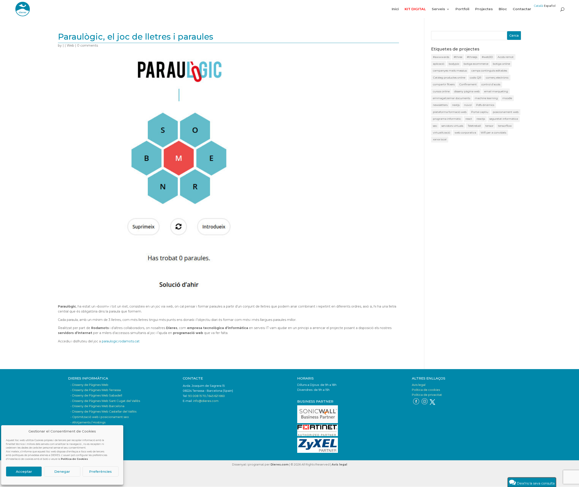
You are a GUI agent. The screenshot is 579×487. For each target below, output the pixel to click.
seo (435, 125)
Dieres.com (280, 464)
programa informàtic (447, 118)
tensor (489, 125)
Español (549, 5)
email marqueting (496, 91)
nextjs (456, 105)
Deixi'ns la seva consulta (535, 483)
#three (458, 57)
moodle (507, 98)
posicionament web (506, 112)
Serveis (438, 9)
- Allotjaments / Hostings (87, 422)
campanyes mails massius (450, 70)
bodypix (454, 63)
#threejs (472, 57)
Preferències (100, 471)
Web (70, 45)
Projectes (484, 9)
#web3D (487, 57)
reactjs (481, 118)
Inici (395, 9)
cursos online (441, 91)
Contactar (522, 9)
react (468, 118)
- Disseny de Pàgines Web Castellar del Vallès (103, 411)
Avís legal (339, 464)
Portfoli (462, 9)
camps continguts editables (489, 70)
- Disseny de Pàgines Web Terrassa (95, 390)
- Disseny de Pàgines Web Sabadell (96, 395)
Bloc (503, 9)
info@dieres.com (205, 401)
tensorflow (505, 125)
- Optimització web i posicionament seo (99, 417)
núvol (468, 105)
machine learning (486, 98)
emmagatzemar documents (451, 98)
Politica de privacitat (427, 394)
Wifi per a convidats (493, 132)
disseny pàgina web (467, 91)
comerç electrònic (497, 77)
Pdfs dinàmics (485, 105)
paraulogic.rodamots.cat (121, 341)
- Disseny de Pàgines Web (89, 385)
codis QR (475, 77)
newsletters (440, 105)
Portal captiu (479, 112)
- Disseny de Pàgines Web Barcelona (97, 406)
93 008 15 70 (197, 396)
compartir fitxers (444, 84)
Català (538, 5)
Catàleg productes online (449, 77)
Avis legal (418, 385)
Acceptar (24, 471)
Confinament (468, 84)
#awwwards (441, 57)
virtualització (441, 132)
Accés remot (506, 57)
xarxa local (439, 139)
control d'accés (490, 84)
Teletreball (474, 125)
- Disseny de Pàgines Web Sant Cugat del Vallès (105, 401)
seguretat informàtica (503, 118)
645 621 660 (216, 396)
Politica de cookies (426, 390)
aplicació (438, 63)
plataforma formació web (450, 112)
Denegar (62, 471)
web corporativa (465, 132)
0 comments (87, 45)
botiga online (501, 63)
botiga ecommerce (476, 63)
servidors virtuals (452, 125)
